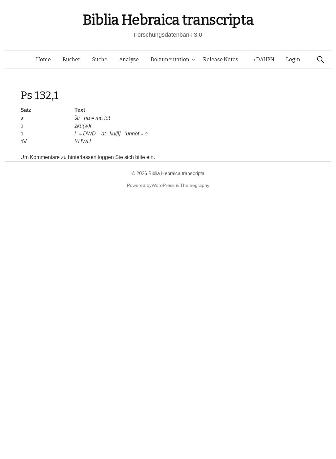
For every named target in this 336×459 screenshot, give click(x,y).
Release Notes (220, 59)
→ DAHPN (262, 59)
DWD (89, 133)
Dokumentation (170, 59)
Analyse (129, 59)
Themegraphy (194, 185)
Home (43, 59)
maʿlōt (102, 118)
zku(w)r (83, 126)
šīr (77, 118)
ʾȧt (103, 133)
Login (293, 59)
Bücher (71, 59)
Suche (99, 59)
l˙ (75, 133)
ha (87, 118)
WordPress (163, 185)
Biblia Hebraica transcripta (168, 19)
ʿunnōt (131, 133)
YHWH (82, 141)
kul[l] (115, 133)
